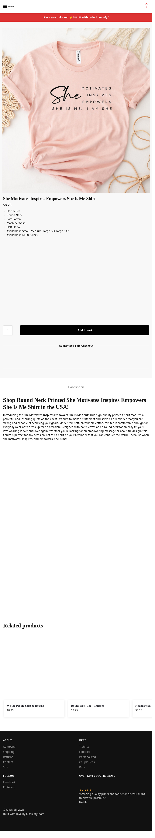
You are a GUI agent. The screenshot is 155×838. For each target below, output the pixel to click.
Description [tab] (76, 387)
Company (9, 746)
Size (5, 767)
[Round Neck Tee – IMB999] (98, 666)
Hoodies (84, 752)
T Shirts (84, 746)
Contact (8, 762)
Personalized (87, 757)
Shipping (9, 752)
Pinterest (9, 787)
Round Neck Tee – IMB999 (88, 705)
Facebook (9, 782)
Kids (82, 767)
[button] (146, 6)
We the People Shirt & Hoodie (25, 705)
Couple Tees (87, 762)
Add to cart (84, 330)
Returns (8, 757)
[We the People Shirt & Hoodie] (34, 666)
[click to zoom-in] (76, 110)
